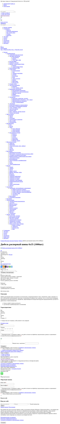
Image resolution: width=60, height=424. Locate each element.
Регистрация (7, 6)
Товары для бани (10, 214)
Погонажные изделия (14, 132)
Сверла (11, 163)
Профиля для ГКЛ (13, 62)
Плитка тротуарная (14, 113)
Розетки (11, 206)
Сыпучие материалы (14, 85)
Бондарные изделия (14, 217)
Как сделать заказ (10, 32)
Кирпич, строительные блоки (16, 64)
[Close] (1, 274)
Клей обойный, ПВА (14, 68)
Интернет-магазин (9, 240)
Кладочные (15, 76)
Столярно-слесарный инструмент (17, 155)
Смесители (15, 194)
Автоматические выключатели (17, 201)
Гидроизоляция (16, 70)
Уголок (14, 136)
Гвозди (11, 169)
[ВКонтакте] (1, 267)
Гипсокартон (15, 57)
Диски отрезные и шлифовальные (17, 160)
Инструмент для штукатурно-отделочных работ (21, 153)
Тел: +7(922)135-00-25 (6, 49)
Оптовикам (6, 40)
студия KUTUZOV (16, 368)
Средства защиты (13, 109)
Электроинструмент (14, 157)
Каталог (6, 52)
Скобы (11, 182)
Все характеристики (6, 263)
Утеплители (12, 97)
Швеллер (11, 149)
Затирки (14, 74)
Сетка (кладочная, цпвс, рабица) (17, 146)
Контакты (6, 43)
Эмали (11, 116)
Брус (10, 124)
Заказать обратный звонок (7, 359)
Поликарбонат (16, 95)
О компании (7, 28)
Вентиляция (12, 196)
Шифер (14, 94)
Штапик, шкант (16, 140)
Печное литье (12, 110)
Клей (13, 77)
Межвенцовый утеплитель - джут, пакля (22, 99)
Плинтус (14, 134)
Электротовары (10, 200)
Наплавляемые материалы (18, 90)
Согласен (3, 422)
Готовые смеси (13, 83)
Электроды (12, 103)
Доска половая (16, 130)
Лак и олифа (12, 120)
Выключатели (12, 205)
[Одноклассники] (3, 267)
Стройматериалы (10, 53)
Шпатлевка (15, 81)
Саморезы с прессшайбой (15, 180)
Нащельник (15, 139)
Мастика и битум (16, 93)
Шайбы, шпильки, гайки (15, 172)
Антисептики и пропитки (15, 119)
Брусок (11, 126)
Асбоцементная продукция (16, 54)
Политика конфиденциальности (9, 366)
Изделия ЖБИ (12, 61)
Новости (8, 30)
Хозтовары (9, 198)
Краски (11, 115)
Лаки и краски (10, 114)
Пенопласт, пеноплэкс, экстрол (20, 98)
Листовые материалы (14, 56)
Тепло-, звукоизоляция (17, 102)
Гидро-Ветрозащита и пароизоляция (18, 105)
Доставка (6, 36)
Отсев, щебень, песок (17, 87)
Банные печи (15, 227)
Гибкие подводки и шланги (19, 189)
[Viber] (7, 267)
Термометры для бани (14, 221)
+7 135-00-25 (5, 13)
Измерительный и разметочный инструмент (20, 156)
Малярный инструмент (15, 152)
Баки (13, 229)
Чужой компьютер (34, 404)
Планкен (14, 135)
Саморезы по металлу (14, 177)
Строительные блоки (17, 66)
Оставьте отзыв (4, 323)
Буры (10, 161)
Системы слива (16, 193)
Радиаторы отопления (14, 197)
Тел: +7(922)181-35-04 (17, 49)
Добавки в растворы (17, 73)
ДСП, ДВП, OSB (16, 60)
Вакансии (8, 35)
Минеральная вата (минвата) (19, 101)
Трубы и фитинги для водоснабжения (21, 192)
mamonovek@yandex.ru (9, 3)
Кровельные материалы (15, 89)
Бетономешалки (13, 159)
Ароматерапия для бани (15, 219)
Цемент (14, 80)
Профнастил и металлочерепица (20, 91)
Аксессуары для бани (14, 215)
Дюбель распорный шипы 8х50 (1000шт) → (11, 351)
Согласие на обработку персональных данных (12, 363)
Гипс (13, 72)
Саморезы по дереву (14, 179)
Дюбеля (11, 168)
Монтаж (11, 212)
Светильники (12, 209)
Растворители (12, 122)
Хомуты (11, 185)
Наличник (14, 138)
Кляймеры (12, 175)
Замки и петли (13, 171)
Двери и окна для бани (15, 222)
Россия (10, 254)
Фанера (14, 58)
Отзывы (8, 34)
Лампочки (11, 210)
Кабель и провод (13, 208)
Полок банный (16, 131)
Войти (5, 5)
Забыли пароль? (5, 407)
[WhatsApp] (10, 267)
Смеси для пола (16, 78)
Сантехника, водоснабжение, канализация (20, 188)
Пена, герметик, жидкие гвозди (17, 111)
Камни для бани (16, 225)
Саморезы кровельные (15, 176)
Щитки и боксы (13, 204)
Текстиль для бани (14, 218)
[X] (5, 267)
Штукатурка (15, 82)
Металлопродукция (11, 142)
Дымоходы (15, 226)
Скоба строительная (14, 184)
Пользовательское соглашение (8, 364)
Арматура (11, 143)
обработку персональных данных (27, 347)
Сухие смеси (12, 69)
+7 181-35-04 (5, 14)
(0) (1, 250)
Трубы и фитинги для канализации (21, 190)
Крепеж (8, 165)
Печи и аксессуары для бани (16, 223)
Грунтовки (12, 118)
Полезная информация (12, 31)
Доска (10, 127)
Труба (10, 147)
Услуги (5, 39)
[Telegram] (12, 267)
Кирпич (14, 65)
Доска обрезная (16, 128)
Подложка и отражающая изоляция (18, 106)
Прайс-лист (6, 42)
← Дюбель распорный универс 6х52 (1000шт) (12, 350)
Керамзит (14, 86)
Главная (3, 240)
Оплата (5, 38)
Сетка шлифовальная (14, 164)
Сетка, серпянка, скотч (15, 107)
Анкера (11, 167)
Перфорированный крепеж (16, 181)
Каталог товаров (8, 27)
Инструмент (9, 151)
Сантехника (9, 186)
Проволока (12, 144)
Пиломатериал (10, 123)
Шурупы (11, 173)
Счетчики (11, 202)
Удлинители (12, 213)
